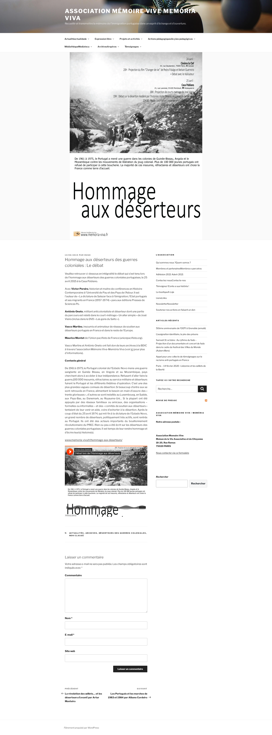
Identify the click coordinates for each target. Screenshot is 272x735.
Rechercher (162, 476)
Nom (68, 618)
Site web (70, 651)
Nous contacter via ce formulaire (172, 452)
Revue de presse (166, 400)
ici (132, 349)
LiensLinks (161, 298)
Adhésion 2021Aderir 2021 (169, 274)
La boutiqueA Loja (165, 292)
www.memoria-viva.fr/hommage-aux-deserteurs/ (93, 440)
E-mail (69, 634)
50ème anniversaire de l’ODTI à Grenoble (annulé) (181, 328)
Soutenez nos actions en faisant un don (175, 309)
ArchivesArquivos (107, 46)
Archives (91, 533)
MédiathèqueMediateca (77, 46)
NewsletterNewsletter (167, 303)
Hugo (87, 255)
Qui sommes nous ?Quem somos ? (173, 262)
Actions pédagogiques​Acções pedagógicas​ (170, 38)
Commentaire (73, 575)
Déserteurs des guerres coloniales (122, 533)
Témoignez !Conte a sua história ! (172, 286)
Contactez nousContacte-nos (171, 280)
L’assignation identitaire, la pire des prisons (177, 334)
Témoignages (132, 46)
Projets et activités (130, 38)
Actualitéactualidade (76, 38)
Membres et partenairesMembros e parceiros (179, 268)
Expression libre (103, 38)
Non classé (76, 535)
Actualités (76, 533)
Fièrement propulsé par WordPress (81, 727)
